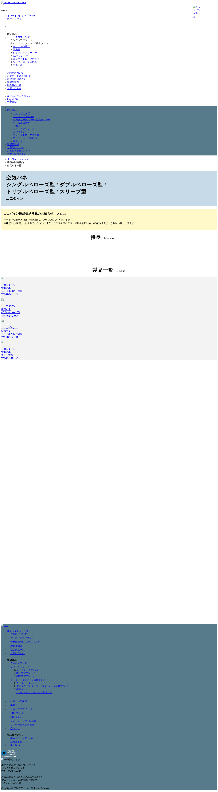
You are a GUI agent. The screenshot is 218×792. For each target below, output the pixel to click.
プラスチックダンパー (28, 670)
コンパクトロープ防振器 (26, 59)
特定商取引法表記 (16, 79)
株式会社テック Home (18, 96)
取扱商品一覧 (14, 85)
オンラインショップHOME (21, 15)
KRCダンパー (17, 717)
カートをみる (14, 18)
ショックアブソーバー (25, 52)
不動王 (16, 49)
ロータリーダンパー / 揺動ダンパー (31, 119)
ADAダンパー (20, 55)
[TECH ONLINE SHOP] (13, 2)
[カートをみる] (196, 12)
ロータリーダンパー (27, 683)
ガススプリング (21, 37)
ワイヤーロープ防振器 (25, 62)
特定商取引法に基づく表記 (24, 642)
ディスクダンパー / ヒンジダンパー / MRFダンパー (43, 686)
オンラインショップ (17, 159)
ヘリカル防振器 (21, 46)
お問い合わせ (14, 88)
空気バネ (18, 65)
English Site (12, 99)
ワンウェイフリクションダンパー (34, 692)
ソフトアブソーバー (23, 116)
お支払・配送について (19, 76)
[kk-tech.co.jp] (4, 625)
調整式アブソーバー (27, 676)
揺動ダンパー (23, 689)
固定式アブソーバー (27, 673)
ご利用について (15, 73)
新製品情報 (13, 82)
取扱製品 (12, 110)
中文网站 (12, 102)
